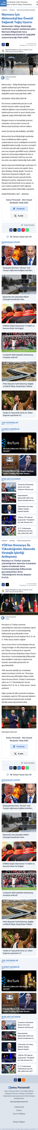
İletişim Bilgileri (19, 1122)
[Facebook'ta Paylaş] (3, 44)
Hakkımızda (19, 1107)
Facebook (21, 209)
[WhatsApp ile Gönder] (27, 230)
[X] (19, 1080)
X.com (20, 216)
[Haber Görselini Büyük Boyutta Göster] (19, 64)
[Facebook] (15, 1080)
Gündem (12, 10)
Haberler (4, 10)
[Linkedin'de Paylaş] (19, 230)
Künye (19, 1110)
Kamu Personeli (11, 78)
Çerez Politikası (19, 1114)
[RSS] (23, 1080)
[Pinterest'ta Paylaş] (23, 230)
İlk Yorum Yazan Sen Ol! (21, 237)
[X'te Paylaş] (7, 44)
